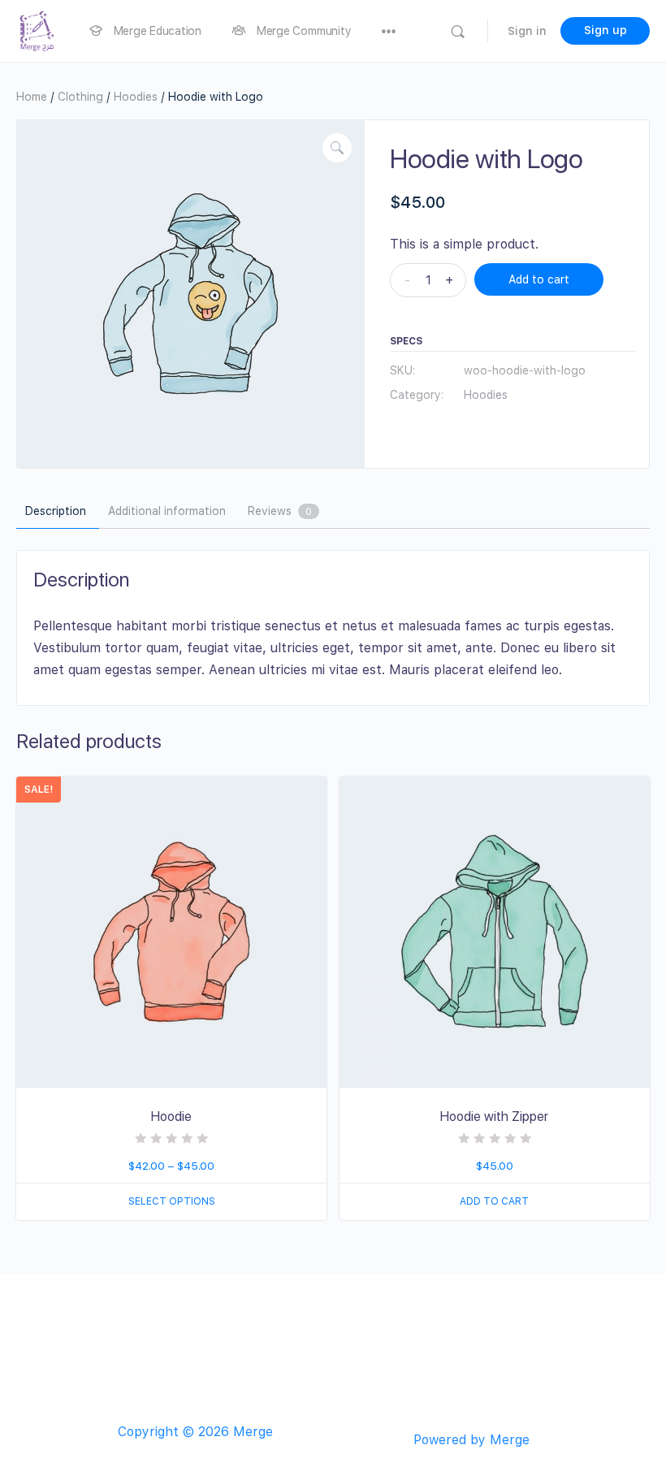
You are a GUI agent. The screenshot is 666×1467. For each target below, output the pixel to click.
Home (31, 96)
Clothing (80, 96)
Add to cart (538, 279)
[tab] (55, 512)
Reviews (280, 510)
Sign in (527, 30)
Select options (171, 1201)
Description (55, 510)
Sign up (605, 30)
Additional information (167, 510)
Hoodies (136, 96)
